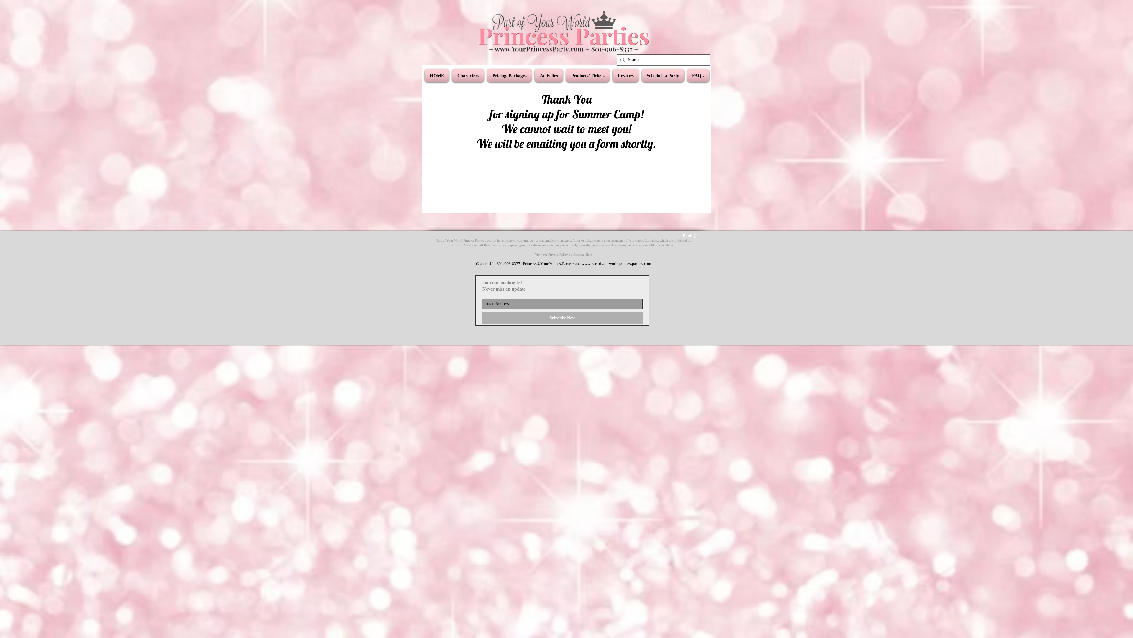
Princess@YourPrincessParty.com (551, 264)
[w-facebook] (683, 235)
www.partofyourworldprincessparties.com (616, 264)
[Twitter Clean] (689, 235)
